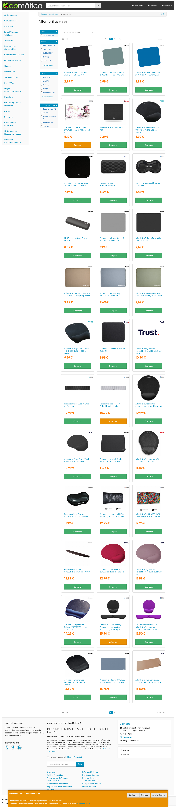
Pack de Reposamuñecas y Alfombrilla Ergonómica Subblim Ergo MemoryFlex (110, 627)
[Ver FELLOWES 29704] (78, 56)
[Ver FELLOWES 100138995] (149, 222)
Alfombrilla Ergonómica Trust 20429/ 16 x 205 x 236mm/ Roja (113, 570)
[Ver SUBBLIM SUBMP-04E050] (149, 388)
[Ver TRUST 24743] (113, 332)
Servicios (8, 116)
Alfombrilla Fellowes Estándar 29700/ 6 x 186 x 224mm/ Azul (147, 73)
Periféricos (9, 71)
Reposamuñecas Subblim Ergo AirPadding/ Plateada (112, 405)
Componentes (10, 20)
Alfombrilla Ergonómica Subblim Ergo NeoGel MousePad (148, 405)
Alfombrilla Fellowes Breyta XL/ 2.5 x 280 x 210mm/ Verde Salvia (148, 294)
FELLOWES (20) (49, 45)
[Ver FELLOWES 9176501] (78, 664)
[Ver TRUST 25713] (149, 664)
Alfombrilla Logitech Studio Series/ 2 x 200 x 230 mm (111, 460)
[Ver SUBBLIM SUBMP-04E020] (113, 609)
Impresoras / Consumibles (10, 47)
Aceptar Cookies (158, 795)
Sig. (120, 39)
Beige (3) (46, 89)
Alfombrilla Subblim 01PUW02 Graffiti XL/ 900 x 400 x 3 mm (147, 515)
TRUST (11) (47, 49)
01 (111, 39)
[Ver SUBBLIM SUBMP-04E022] (149, 609)
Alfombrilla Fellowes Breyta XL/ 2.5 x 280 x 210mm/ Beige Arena (77, 294)
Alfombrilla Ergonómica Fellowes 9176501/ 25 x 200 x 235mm (75, 682)
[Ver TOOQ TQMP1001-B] (149, 112)
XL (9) (45, 113)
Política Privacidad (55, 775)
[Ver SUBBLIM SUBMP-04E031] (113, 388)
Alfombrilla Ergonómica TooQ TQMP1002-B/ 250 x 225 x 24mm (76, 350)
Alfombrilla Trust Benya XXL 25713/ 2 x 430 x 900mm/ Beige (148, 681)
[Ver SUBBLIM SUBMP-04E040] (113, 167)
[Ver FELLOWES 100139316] (113, 222)
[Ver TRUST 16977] (78, 443)
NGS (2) (46, 57)
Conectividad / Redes (14, 54)
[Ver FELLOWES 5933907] (78, 167)
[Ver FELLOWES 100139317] (113, 277)
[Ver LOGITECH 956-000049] (113, 443)
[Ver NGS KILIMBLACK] (113, 112)
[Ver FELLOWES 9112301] (78, 498)
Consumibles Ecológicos (10, 124)
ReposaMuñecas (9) (49, 117)
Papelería (8, 97)
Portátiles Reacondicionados (12, 141)
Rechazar (144, 795)
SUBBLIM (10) (48, 53)
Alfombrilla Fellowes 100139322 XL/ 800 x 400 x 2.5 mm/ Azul (112, 681)
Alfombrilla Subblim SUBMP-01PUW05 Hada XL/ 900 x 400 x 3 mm (77, 130)
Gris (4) (46, 85)
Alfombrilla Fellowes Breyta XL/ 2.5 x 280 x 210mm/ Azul (112, 294)
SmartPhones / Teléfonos (11, 33)
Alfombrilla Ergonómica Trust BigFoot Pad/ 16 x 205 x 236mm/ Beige (148, 350)
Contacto (153, 5)
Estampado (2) (49, 92)
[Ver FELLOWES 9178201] (78, 553)
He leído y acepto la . (66, 757)
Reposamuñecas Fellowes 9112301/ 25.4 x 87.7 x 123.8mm (76, 515)
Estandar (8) (48, 123)
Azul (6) (46, 81)
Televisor (8, 40)
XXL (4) (46, 126)
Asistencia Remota (90, 781)
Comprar (77, 90)
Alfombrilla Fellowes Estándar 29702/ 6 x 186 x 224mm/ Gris (112, 73)
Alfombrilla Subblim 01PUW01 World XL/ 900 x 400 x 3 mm (112, 515)
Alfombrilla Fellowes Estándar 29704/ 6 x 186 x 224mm (76, 73)
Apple (7, 111)
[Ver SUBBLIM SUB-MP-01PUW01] (113, 498)
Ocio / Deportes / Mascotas (12, 104)
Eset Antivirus (53, 781)
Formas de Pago (89, 778)
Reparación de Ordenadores (59, 786)
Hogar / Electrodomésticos (13, 90)
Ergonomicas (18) (49, 109)
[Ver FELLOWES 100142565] (78, 222)
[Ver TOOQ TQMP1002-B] (78, 332)
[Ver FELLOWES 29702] (113, 56)
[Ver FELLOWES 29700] (149, 56)
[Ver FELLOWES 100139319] (78, 277)
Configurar (133, 795)
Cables (7, 66)
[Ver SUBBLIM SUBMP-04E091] (149, 167)
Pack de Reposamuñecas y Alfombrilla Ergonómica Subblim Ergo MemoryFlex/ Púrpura (146, 628)
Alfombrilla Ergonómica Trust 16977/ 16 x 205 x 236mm (76, 460)
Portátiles (8, 26)
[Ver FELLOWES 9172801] (78, 609)
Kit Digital (51, 789)
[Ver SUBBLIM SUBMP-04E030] (78, 388)
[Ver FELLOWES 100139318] (149, 277)
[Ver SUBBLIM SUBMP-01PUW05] (78, 112)
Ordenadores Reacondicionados (12, 132)
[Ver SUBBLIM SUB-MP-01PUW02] (149, 498)
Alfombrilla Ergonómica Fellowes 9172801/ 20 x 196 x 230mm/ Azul (75, 627)
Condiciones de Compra (57, 778)
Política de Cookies (83, 804)
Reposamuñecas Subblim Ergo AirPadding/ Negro (112, 184)
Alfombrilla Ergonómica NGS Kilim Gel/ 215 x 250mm (147, 460)
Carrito (167, 5)
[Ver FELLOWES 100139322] (113, 664)
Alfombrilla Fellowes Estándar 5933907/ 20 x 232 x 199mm (76, 184)
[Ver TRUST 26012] (149, 332)
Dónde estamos (89, 786)
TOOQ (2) (47, 61)
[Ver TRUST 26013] (149, 553)
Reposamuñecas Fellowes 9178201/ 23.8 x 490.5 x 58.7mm (77, 570)
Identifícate (138, 5)
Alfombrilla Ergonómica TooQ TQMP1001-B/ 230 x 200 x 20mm (147, 130)
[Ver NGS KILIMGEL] (149, 443)
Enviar (80, 764)
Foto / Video (10, 83)
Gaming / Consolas (13, 60)
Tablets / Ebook (11, 77)
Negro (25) (47, 77)
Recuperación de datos (92, 783)
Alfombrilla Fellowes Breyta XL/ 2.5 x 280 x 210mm (148, 239)
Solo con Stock (48, 35)
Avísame (78, 145)
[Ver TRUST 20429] (113, 553)
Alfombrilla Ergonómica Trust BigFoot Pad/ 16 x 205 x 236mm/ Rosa (148, 571)
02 (115, 39)
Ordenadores (10, 15)
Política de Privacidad (73, 757)
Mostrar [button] (160, 39)
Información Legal (90, 772)
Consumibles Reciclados (57, 783)
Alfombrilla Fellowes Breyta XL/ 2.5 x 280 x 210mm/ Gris (112, 239)
